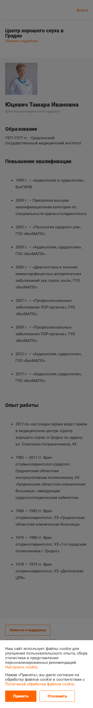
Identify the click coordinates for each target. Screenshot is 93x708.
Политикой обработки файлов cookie (39, 684)
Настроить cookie (21, 667)
